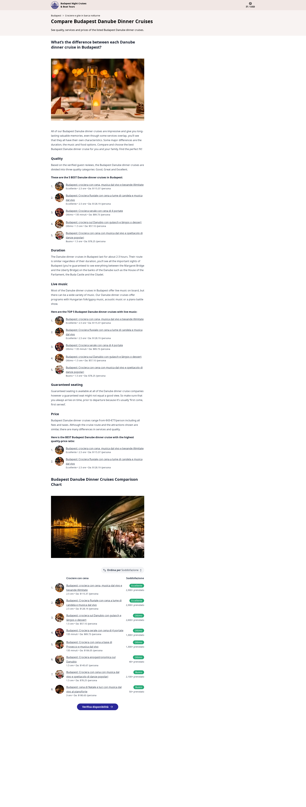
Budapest (56, 15)
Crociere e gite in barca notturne (82, 15)
